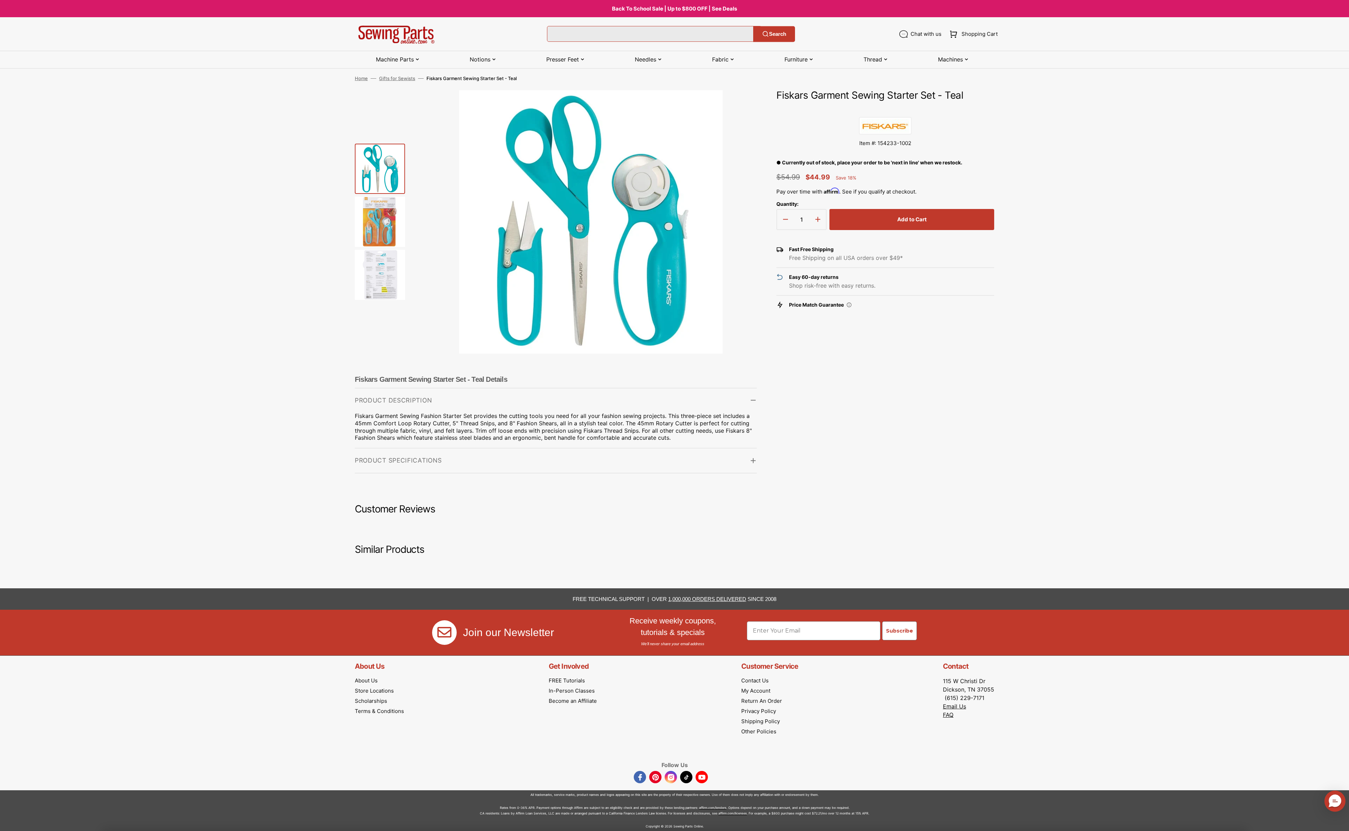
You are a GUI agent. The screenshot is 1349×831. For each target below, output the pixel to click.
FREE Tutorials (567, 680)
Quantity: (787, 204)
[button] (972, 34)
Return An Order (761, 701)
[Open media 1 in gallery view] (741, 106)
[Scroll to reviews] (885, 110)
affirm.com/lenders (712, 808)
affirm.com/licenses (732, 813)
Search (777, 34)
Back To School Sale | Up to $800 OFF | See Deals (674, 8)
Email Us (954, 706)
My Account (755, 690)
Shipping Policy (760, 721)
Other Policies (758, 731)
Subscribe (899, 631)
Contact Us (755, 680)
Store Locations (374, 690)
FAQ (948, 714)
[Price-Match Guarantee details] (849, 304)
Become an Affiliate (573, 701)
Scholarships (371, 701)
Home (361, 78)
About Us (366, 680)
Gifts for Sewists (397, 78)
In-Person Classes (572, 690)
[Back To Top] (1338, 820)
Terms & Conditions (379, 711)
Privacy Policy (758, 711)
